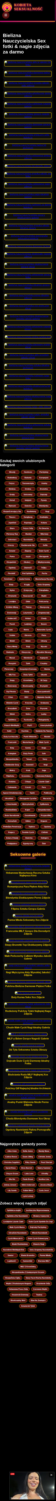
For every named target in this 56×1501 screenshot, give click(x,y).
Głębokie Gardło (44, 697)
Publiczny (48, 793)
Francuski (12, 742)
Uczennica (26, 776)
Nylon (12, 590)
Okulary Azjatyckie (41, 1216)
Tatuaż (29, 759)
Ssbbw (12, 635)
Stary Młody (12, 647)
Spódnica (12, 720)
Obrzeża (28, 635)
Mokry (12, 770)
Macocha (47, 799)
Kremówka (28, 680)
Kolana (44, 523)
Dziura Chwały (12, 838)
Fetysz (11, 483)
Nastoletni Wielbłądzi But (13, 1250)
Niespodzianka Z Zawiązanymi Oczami (28, 1272)
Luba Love (29, 1174)
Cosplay (43, 663)
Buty (12, 748)
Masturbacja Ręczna (44, 579)
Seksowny (28, 495)
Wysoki (44, 647)
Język (28, 556)
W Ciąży (43, 680)
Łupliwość (11, 1261)
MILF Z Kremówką (28, 1267)
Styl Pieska (11, 692)
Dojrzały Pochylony (38, 1227)
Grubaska (44, 703)
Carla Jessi (44, 1190)
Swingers (45, 838)
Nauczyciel (28, 596)
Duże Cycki (44, 551)
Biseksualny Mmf (18, 1300)
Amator (12, 551)
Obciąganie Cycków (28, 799)
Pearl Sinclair (46, 1162)
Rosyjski (12, 663)
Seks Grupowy (44, 585)
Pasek (12, 624)
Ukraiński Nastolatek (18, 1233)
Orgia (44, 748)
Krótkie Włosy (12, 607)
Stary (45, 759)
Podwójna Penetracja (12, 827)
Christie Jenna (44, 1157)
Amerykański (46, 725)
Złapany (28, 551)
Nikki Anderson (28, 1185)
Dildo (28, 602)
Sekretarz (12, 540)
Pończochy (44, 602)
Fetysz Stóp (28, 528)
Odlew (28, 821)
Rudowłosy (12, 478)
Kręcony (29, 703)
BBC (26, 697)
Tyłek (28, 663)
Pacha (44, 573)
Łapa (11, 630)
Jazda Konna (24, 579)
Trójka (43, 568)
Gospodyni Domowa (28, 669)
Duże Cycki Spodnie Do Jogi (41, 1222)
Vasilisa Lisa (44, 1179)
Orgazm (43, 821)
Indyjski (28, 500)
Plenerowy (8, 669)
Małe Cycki (44, 742)
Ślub (44, 844)
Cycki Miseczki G (15, 1238)
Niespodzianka (12, 759)
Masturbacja (28, 742)
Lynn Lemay (28, 1196)
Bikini (12, 714)
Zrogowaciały (44, 613)
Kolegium (12, 753)
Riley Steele (30, 1162)
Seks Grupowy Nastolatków (41, 1250)
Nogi (28, 647)
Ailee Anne (12, 1151)
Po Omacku (44, 528)
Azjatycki (44, 658)
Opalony (47, 827)
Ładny (43, 714)
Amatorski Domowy (20, 1295)
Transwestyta (28, 483)
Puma (12, 556)
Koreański (12, 821)
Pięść (29, 725)
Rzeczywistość (43, 692)
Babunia (28, 478)
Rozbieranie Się (28, 545)
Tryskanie (28, 720)
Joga (44, 770)
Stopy (12, 680)
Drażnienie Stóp (43, 1284)
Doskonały (11, 613)
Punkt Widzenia (30, 737)
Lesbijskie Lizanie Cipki (13, 1222)
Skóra (28, 714)
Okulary (27, 562)
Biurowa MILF (44, 1261)
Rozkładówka (11, 810)
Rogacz (11, 832)
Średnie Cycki (28, 832)
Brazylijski (12, 708)
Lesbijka (12, 602)
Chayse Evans (12, 1174)
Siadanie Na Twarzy (44, 731)
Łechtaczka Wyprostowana (37, 1210)
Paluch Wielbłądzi (11, 725)
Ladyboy (28, 624)
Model (12, 641)
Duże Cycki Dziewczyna (38, 1238)
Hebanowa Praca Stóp (18, 1289)
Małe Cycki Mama (17, 1227)
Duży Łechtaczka (11, 737)
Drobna (28, 489)
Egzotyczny (28, 844)
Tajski (32, 793)
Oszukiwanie (30, 815)
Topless (32, 827)
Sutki (9, 731)
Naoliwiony (31, 511)
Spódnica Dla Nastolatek (17, 1216)
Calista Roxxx (11, 1157)
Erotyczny (28, 590)
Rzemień (29, 765)
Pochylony (43, 472)
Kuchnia (25, 731)
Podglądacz (12, 844)
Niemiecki (28, 658)
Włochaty (44, 534)
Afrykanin (12, 596)
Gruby (12, 495)
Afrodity (44, 1174)
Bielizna (12, 489)
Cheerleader (11, 804)
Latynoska (27, 613)
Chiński (44, 832)
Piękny (29, 607)
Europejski (43, 478)
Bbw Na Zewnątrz (38, 1300)
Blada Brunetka (27, 1255)
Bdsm (28, 641)
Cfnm (10, 697)
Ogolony (12, 568)
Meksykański (28, 804)
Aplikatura (44, 804)
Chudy (44, 618)
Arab (28, 770)
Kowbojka (44, 517)
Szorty (28, 748)
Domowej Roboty (44, 776)
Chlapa (28, 782)
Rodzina (12, 782)
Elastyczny (44, 607)
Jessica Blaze (46, 1185)
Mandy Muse (44, 1151)
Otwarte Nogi (38, 1244)
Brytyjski (44, 686)
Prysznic (44, 708)
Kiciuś (12, 500)
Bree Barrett (26, 1168)
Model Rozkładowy (20, 1244)
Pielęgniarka (44, 720)
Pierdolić (11, 573)
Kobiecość (12, 618)
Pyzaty (44, 500)
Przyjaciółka (46, 815)
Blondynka (43, 506)
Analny (44, 483)
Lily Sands (12, 1190)
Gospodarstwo (44, 810)
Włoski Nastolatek (39, 1233)
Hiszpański (11, 562)
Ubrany (44, 641)
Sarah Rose (11, 1168)
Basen (44, 624)
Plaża (44, 635)
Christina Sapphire (12, 1162)
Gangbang (28, 517)
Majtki (43, 596)
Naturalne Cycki (44, 630)
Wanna (47, 669)
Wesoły (12, 472)
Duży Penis (28, 753)
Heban (28, 618)
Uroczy (11, 545)
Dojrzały (43, 495)
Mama (26, 630)
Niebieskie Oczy (12, 765)
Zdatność (28, 568)
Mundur (28, 534)
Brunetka (44, 489)
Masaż (12, 658)
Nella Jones (28, 1151)
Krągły (27, 585)
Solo (44, 753)
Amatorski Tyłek (28, 1306)
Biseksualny (28, 686)
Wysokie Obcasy (44, 652)
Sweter (11, 1255)
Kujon (27, 810)
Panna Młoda (45, 1255)
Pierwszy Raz (12, 534)
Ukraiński (9, 799)
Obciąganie (44, 556)
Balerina (29, 838)
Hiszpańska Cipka (12, 1278)
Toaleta (39, 1295)
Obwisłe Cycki (12, 703)
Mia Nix (12, 1179)
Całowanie (12, 787)
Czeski (28, 787)
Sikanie (44, 675)
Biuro (12, 528)
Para (44, 787)
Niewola (43, 540)
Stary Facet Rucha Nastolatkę (38, 1278)
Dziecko (28, 506)
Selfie (45, 545)
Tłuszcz (12, 517)
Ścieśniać (8, 579)
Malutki (47, 737)
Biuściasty (12, 686)
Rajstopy (28, 523)
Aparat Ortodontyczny (12, 793)
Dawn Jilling (28, 1157)
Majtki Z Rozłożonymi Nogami (18, 1284)
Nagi (47, 511)
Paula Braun (28, 1179)
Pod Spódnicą (28, 573)
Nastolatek (28, 540)
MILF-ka (12, 675)
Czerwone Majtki (40, 1289)
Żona (28, 708)
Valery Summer (44, 1168)
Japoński (12, 523)
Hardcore (28, 472)
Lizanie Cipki (44, 782)
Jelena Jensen (10, 1185)
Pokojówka (44, 590)
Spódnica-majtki (14, 1210)
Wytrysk (12, 506)
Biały (11, 585)
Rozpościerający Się (12, 511)
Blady (26, 692)
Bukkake (10, 652)
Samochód (27, 1261)
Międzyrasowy (44, 562)
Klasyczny (26, 652)
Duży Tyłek (28, 675)
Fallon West (28, 1190)
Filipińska (10, 776)
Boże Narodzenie (12, 815)
